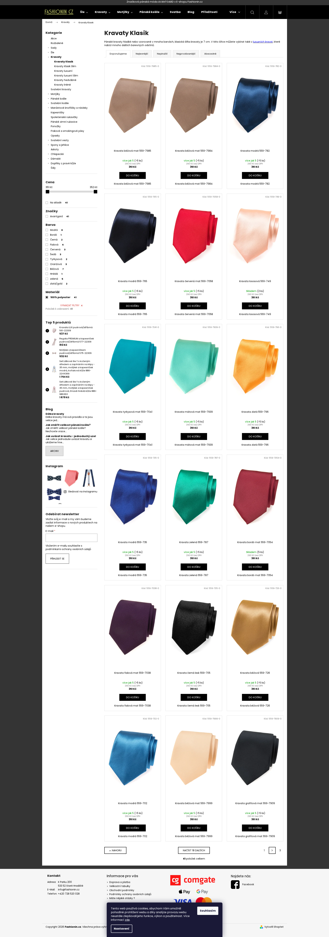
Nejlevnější (142, 53)
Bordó (55, 235)
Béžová (57, 269)
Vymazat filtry (69, 305)
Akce (54, 38)
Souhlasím (208, 911)
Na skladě (59, 202)
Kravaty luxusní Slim (66, 75)
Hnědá (56, 274)
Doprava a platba (119, 882)
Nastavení (121, 929)
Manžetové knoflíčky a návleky (69, 108)
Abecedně (210, 53)
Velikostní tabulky (119, 886)
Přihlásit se (57, 558)
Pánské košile (58, 98)
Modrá (56, 230)
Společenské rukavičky (64, 117)
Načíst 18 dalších (194, 850)
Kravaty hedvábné (65, 80)
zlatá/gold (58, 283)
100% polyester (63, 297)
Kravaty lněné (62, 84)
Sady (54, 48)
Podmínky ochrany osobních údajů (130, 894)
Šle (52, 52)
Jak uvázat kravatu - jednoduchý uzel (71, 436)
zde (127, 920)
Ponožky (56, 126)
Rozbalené (57, 43)
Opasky (55, 135)
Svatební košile (60, 103)
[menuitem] (84, 12)
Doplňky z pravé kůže (63, 163)
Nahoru (117, 850)
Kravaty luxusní (63, 71)
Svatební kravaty (61, 89)
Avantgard (59, 216)
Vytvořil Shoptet (274, 927)
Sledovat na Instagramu (82, 491)
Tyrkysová (58, 259)
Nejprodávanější (186, 53)
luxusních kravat (263, 41)
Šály (53, 168)
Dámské (56, 158)
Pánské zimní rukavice (64, 122)
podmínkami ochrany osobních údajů (68, 549)
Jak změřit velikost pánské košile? (68, 425)
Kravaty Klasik (63, 61)
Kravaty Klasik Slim (65, 66)
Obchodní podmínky (121, 890)
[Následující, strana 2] (272, 850)
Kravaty (56, 57)
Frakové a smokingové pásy (67, 131)
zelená (56, 279)
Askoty (55, 149)
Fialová (57, 244)
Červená (57, 249)
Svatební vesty (60, 140)
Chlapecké (57, 154)
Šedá (55, 254)
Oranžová (58, 264)
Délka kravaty (55, 414)
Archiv (54, 451)
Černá (56, 239)
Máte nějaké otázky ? (122, 898)
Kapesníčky (57, 112)
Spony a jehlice (60, 145)
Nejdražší (162, 53)
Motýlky (55, 94)
